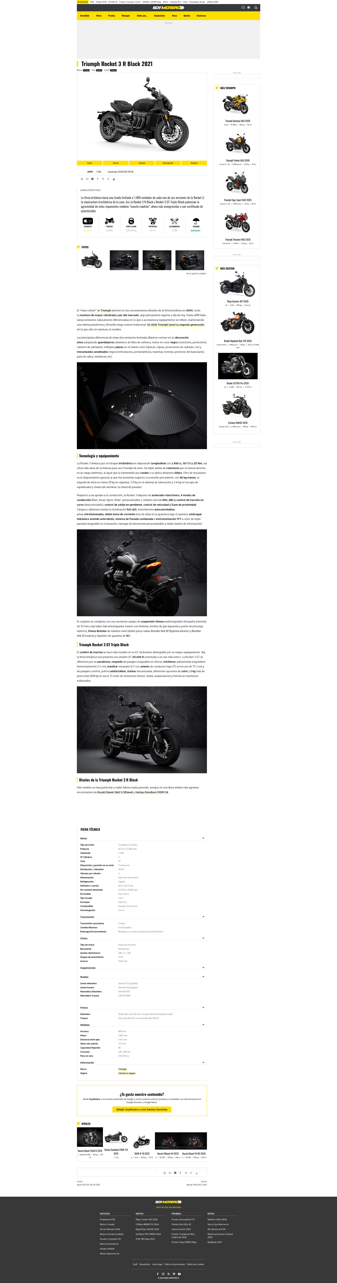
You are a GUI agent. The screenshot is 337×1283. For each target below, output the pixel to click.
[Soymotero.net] (168, 7)
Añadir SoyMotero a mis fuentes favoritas (141, 1109)
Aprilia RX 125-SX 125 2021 (88, 1184)
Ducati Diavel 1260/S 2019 (90, 1150)
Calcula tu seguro (126, 1073)
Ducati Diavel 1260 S (109, 792)
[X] (102, 178)
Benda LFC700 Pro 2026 (238, 383)
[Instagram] (163, 1274)
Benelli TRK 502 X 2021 (197, 1184)
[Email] (87, 178)
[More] (114, 178)
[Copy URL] (108, 178)
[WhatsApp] (81, 178)
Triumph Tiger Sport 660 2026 (238, 200)
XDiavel (128, 792)
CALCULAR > (196, 230)
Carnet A (113, 70)
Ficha (89, 163)
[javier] (83, 171)
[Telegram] (92, 178)
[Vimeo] (174, 1274)
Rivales (194, 163)
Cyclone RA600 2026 (238, 422)
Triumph (86, 70)
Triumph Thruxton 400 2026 (238, 239)
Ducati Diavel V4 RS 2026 (194, 1153)
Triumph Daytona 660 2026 (237, 121)
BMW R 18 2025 (142, 1153)
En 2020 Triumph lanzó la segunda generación (175, 324)
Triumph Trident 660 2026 (238, 160)
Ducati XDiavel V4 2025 (168, 1153)
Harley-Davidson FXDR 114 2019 (116, 1151)
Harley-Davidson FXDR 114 (152, 792)
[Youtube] (179, 1274)
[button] (256, 8)
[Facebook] (97, 178)
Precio (115, 163)
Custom (99, 70)
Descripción (168, 163)
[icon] (243, 8)
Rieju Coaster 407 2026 (238, 301)
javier (90, 171)
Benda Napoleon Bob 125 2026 (238, 341)
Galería (142, 163)
